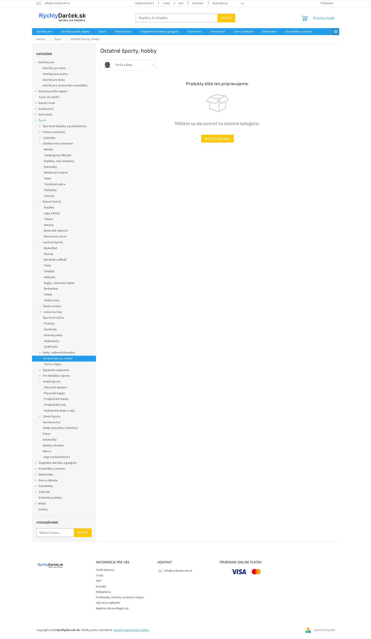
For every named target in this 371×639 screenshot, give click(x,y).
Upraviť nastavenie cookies (131, 630)
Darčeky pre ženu (54, 68)
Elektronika (46, 474)
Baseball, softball (55, 260)
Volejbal (49, 271)
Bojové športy (52, 201)
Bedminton (51, 289)
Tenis (47, 265)
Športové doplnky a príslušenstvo (65, 126)
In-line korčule (53, 312)
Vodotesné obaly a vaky (59, 411)
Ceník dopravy (144, 3)
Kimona (48, 225)
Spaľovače (51, 347)
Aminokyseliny (53, 335)
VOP (181, 3)
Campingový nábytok (57, 155)
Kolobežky (50, 440)
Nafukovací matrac (56, 172)
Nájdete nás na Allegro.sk (112, 608)
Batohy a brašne (53, 445)
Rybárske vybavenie (56, 370)
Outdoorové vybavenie (58, 143)
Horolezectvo (52, 422)
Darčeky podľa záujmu (53, 91)
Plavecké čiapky (54, 393)
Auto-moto (45, 114)
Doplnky (49, 207)
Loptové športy (53, 242)
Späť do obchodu (217, 138)
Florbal (48, 254)
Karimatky (50, 167)
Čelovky (49, 196)
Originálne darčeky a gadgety (58, 463)
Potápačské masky (56, 399)
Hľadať (226, 18)
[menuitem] (44, 31)
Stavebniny (46, 486)
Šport (42, 120)
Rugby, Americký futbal (59, 283)
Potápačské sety (55, 405)
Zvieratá (44, 492)
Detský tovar (47, 103)
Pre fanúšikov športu (56, 376)
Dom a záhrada (48, 480)
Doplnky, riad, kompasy (59, 161)
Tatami (48, 219)
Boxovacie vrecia (55, 236)
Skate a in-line (52, 306)
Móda (42, 503)
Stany (47, 178)
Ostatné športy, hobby (58, 358)
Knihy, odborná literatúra (59, 352)
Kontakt (198, 3)
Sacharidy (50, 329)
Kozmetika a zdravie (52, 469)
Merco (47, 451)
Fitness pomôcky (54, 132)
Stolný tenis (51, 300)
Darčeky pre (46, 62)
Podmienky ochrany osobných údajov (120, 597)
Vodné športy (51, 382)
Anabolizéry (51, 341)
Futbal (48, 294)
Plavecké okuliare (55, 387)
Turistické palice (54, 184)
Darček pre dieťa (54, 80)
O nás (166, 3)
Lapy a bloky (52, 213)
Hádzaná (49, 277)
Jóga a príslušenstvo (56, 457)
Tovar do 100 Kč (49, 97)
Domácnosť (46, 109)
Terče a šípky (53, 364)
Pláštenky (50, 190)
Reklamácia (219, 3)
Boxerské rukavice (56, 231)
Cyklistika (49, 138)
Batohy (48, 149)
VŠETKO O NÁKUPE (108, 603)
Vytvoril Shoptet (324, 630)
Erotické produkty (50, 498)
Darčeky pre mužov (55, 74)
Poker (47, 434)
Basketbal (50, 248)
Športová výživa (53, 318)
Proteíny (49, 323)
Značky (43, 509)
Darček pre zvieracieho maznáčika (65, 85)
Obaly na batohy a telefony (60, 428)
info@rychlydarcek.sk (178, 571)
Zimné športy (51, 416)
